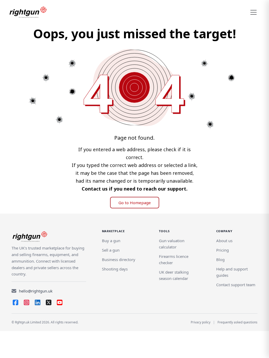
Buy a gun (111, 240)
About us (224, 240)
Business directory (118, 259)
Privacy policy (200, 322)
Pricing (222, 250)
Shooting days (115, 269)
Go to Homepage (134, 202)
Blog (220, 259)
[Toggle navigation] (253, 12)
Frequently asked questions (237, 322)
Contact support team (235, 284)
